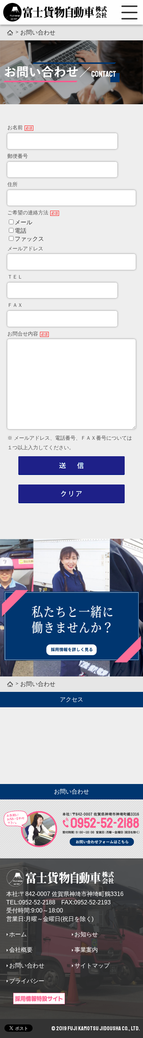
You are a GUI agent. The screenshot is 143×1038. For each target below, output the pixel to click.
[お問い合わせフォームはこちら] (71, 850)
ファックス (29, 239)
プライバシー (26, 981)
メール (23, 222)
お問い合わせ (26, 965)
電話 (20, 231)
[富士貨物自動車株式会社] (55, 12)
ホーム (18, 934)
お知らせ (86, 934)
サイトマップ (92, 965)
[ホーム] (10, 32)
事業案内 (86, 950)
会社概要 (21, 950)
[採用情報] (39, 998)
